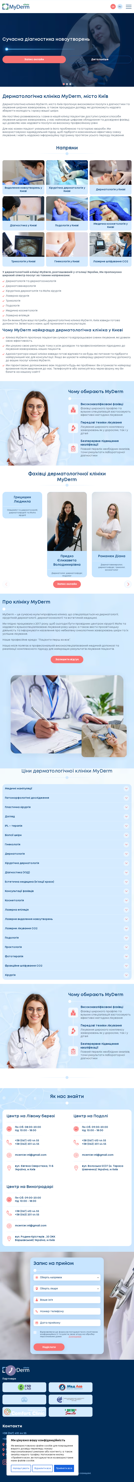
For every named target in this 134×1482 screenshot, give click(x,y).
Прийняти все (64, 1468)
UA (113, 7)
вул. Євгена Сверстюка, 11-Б (34, 1168)
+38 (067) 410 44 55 (27, 1140)
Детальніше (100, 59)
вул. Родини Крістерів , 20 (35, 1238)
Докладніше (75, 1337)
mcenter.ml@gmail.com (30, 1155)
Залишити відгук (67, 659)
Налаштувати (21, 1468)
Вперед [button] (128, 584)
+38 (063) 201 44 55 (27, 1144)
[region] (42, 1455)
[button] (64, 84)
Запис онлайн (34, 59)
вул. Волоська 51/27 (102, 1168)
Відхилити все (42, 1468)
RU (120, 7)
